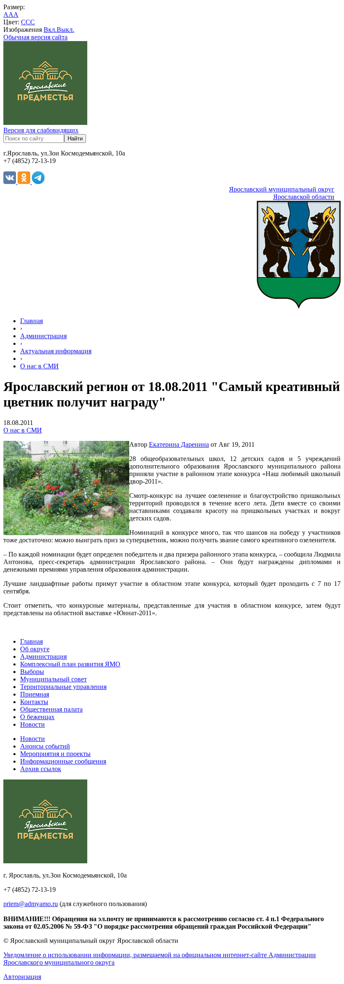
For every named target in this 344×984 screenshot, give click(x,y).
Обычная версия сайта (35, 37)
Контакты (34, 701)
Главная (31, 320)
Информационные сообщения (63, 761)
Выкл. (65, 29)
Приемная (34, 694)
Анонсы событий (45, 746)
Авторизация (22, 976)
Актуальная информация (55, 351)
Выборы (32, 671)
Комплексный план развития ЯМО (70, 664)
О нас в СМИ (39, 366)
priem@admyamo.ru (30, 903)
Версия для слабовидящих (40, 130)
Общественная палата (51, 709)
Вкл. (50, 29)
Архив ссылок (40, 768)
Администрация (43, 335)
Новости (32, 724)
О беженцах (37, 716)
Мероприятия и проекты (55, 753)
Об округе (35, 649)
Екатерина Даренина (179, 444)
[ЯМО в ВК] (10, 181)
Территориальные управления (63, 686)
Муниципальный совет (53, 679)
